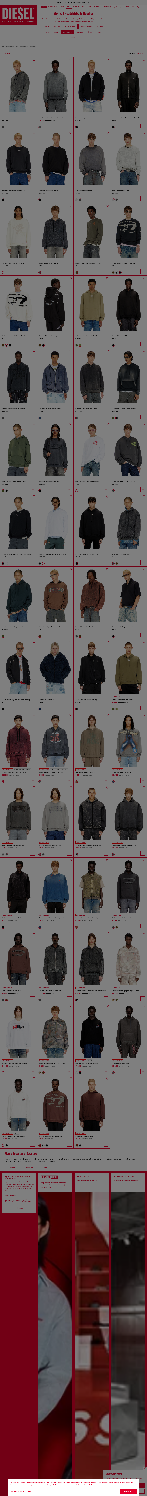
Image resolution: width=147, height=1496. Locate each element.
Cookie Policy (89, 1485)
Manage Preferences (54, 1485)
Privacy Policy (75, 1485)
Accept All (128, 1491)
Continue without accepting (20, 1491)
